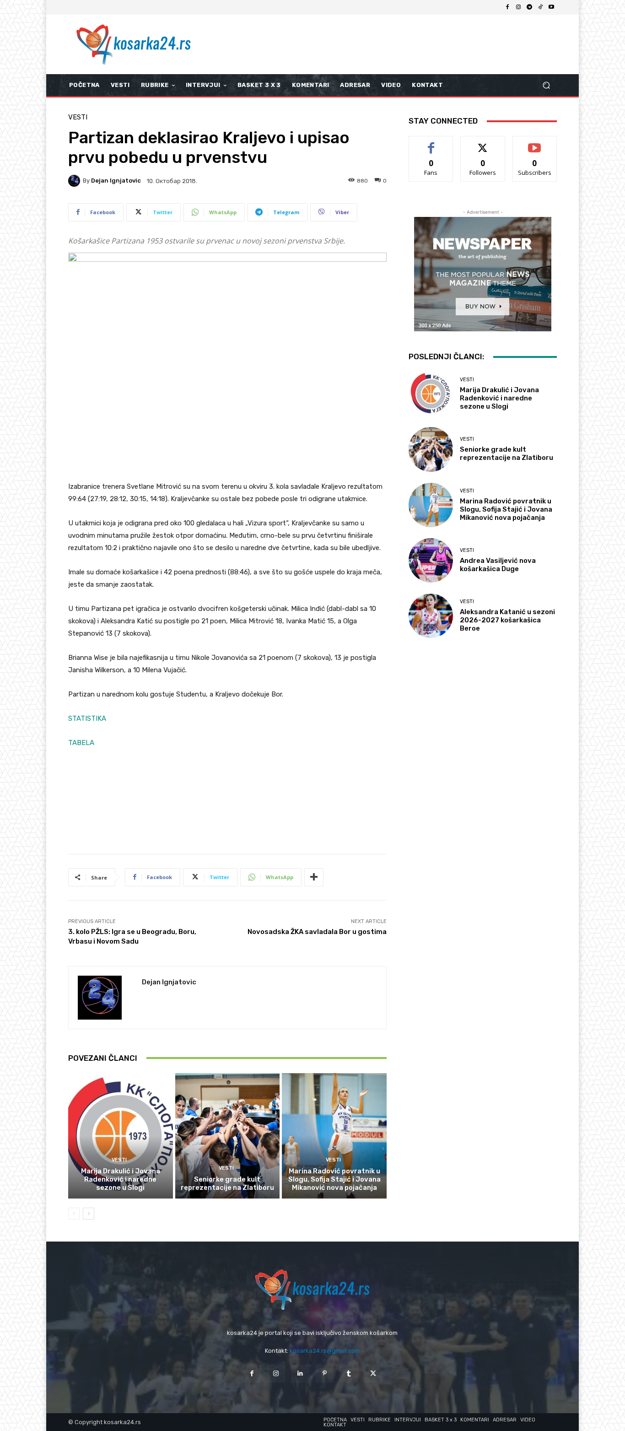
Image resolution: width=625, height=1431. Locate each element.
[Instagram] (518, 7)
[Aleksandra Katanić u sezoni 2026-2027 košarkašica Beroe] (431, 616)
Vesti (77, 117)
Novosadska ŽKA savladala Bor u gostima (317, 932)
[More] (313, 877)
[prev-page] (74, 1214)
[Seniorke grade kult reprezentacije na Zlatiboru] (227, 1136)
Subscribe (535, 143)
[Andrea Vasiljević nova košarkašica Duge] (431, 560)
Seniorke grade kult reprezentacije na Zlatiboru (227, 1183)
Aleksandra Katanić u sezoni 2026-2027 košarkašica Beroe (507, 620)
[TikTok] (540, 7)
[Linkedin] (300, 1373)
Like (431, 143)
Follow (483, 143)
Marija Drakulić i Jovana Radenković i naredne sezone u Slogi (120, 1179)
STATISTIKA (87, 718)
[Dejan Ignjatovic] (75, 181)
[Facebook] (507, 7)
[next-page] (88, 1214)
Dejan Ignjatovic (116, 181)
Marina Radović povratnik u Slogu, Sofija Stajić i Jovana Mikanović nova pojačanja (334, 1179)
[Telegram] (529, 7)
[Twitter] (373, 1373)
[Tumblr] (349, 1373)
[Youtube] (551, 7)
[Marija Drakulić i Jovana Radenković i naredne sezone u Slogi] (120, 1136)
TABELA (81, 743)
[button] (546, 85)
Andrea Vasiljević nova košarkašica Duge (498, 564)
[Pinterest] (325, 1373)
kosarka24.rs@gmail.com (325, 1350)
